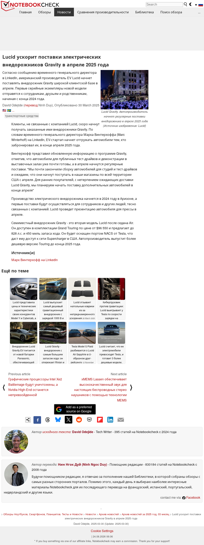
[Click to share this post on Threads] (47, 420)
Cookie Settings (102, 530)
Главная (25, 12)
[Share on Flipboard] (100, 419)
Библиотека (144, 12)
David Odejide (82, 431)
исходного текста (56, 431)
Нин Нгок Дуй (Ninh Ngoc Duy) (82, 464)
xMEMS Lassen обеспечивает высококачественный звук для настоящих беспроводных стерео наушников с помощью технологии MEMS (99, 389)
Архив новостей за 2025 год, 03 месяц (145, 514)
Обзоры (44, 12)
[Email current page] (121, 420)
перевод (31, 105)
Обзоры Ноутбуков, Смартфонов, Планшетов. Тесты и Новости (42, 514)
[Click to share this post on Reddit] (79, 419)
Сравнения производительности (103, 12)
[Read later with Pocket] (89, 419)
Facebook (192, 497)
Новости (64, 12)
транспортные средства (21, 116)
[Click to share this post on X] (68, 419)
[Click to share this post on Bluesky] (58, 420)
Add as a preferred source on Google (79, 409)
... (199, 12)
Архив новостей (109, 514)
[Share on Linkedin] (110, 419)
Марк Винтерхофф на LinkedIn (34, 259)
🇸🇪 (9, 110)
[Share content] (28, 420)
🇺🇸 (4, 110)
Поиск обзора (171, 12)
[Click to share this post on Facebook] (37, 420)
